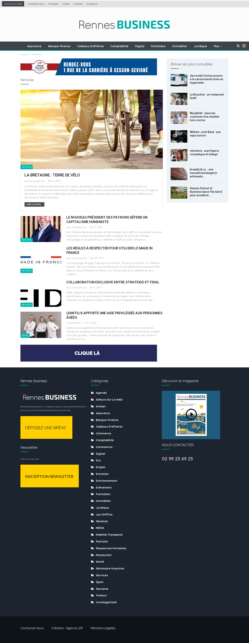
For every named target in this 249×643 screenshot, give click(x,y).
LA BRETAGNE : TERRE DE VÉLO (52, 175)
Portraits (102, 541)
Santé (25, 335)
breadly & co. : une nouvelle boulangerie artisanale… (203, 173)
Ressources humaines (111, 548)
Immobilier (179, 46)
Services (26, 166)
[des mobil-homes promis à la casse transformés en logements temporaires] (179, 80)
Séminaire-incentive (110, 568)
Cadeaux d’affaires (90, 46)
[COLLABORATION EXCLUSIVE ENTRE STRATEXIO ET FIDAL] (40, 294)
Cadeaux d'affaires (109, 426)
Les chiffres (104, 514)
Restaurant (103, 555)
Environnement (106, 480)
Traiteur (101, 595)
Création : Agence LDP (67, 628)
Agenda (101, 393)
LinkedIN (78, 3)
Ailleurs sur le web (109, 399)
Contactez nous (36, 3)
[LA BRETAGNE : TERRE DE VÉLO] (91, 129)
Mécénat (102, 521)
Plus (216, 46)
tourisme (102, 589)
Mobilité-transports (109, 534)
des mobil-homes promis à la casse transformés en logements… (206, 79)
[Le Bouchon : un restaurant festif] (179, 99)
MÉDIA (100, 528)
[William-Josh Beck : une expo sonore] (179, 136)
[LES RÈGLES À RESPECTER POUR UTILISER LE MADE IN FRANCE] (40, 260)
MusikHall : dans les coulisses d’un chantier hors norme (205, 117)
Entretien (102, 474)
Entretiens (158, 46)
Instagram (92, 3)
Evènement (104, 487)
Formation (103, 494)
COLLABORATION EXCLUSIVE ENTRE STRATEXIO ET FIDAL (112, 282)
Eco (98, 460)
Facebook (53, 3)
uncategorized (106, 602)
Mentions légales (103, 628)
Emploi (100, 467)
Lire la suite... (34, 204)
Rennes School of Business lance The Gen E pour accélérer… (206, 192)
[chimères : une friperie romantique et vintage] (179, 155)
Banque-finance (59, 46)
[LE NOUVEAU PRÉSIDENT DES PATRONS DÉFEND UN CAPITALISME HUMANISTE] (40, 229)
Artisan (101, 406)
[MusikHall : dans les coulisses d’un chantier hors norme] (179, 117)
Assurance (34, 46)
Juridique (200, 46)
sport (99, 582)
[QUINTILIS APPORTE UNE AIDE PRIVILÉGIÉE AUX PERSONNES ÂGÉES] (40, 325)
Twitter (65, 3)
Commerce (103, 433)
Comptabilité (119, 46)
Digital (139, 46)
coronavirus (104, 447)
